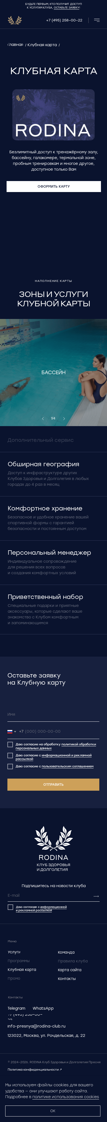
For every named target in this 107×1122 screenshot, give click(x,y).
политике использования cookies (65, 1097)
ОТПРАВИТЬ (53, 785)
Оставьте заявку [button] (66, 7)
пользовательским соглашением (68, 766)
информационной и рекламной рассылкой (54, 757)
